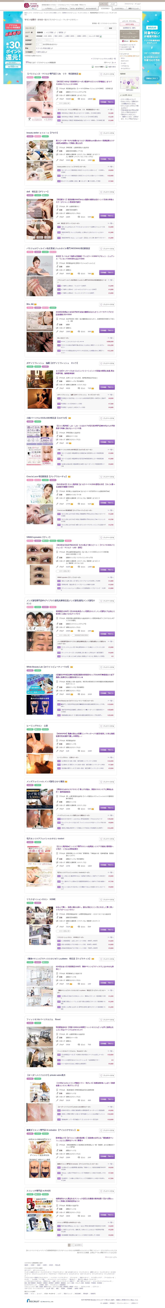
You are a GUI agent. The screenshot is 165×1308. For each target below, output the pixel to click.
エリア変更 (49, 32)
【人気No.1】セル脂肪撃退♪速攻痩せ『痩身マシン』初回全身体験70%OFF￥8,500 (83, 1168)
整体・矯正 (28, 1283)
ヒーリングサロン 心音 (37, 726)
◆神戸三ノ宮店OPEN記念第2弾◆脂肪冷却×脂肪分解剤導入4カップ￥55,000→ (83, 705)
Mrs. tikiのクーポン (63, 338)
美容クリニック (134, 8)
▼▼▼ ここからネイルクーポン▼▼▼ (72, 341)
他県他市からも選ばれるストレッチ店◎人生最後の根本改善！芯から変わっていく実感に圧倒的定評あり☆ (84, 1200)
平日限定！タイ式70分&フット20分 (71, 403)
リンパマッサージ (104, 1272)
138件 (68, 331)
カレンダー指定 (94, 36)
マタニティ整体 (79, 1283)
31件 (67, 751)
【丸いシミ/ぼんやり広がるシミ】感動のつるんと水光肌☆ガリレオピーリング (83, 888)
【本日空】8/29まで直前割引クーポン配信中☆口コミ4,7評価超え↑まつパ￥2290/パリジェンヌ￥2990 (84, 83)
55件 (89, 927)
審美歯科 (85, 1293)
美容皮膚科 (78, 1293)
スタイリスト (125, 61)
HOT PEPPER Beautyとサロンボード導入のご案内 (97, 1300)
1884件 (90, 99)
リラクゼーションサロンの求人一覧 (104, 59)
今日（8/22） (48, 36)
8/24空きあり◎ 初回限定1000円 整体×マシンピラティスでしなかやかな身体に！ (85, 968)
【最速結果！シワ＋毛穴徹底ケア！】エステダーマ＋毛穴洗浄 (79, 1119)
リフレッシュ (28, 1286)
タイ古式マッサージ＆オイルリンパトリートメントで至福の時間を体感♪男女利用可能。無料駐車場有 (85, 372)
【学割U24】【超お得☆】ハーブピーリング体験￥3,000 (78, 584)
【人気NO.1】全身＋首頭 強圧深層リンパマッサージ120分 (79, 761)
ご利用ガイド (134, 1303)
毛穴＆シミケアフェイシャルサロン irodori (45, 839)
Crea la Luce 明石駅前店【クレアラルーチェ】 (47, 476)
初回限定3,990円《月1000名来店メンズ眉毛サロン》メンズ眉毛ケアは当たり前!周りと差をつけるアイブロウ (85, 612)
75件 (89, 1045)
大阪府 (38, 1265)
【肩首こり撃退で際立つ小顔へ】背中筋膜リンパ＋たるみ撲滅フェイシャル (83, 1115)
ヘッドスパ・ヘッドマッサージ (59, 1277)
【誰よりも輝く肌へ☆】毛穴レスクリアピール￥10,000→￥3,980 (80, 581)
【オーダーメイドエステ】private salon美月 (46, 1075)
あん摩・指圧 (50, 1288)
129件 (90, 567)
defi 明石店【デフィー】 (38, 192)
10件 (89, 631)
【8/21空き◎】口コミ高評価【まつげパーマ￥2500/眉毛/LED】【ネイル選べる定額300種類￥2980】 (85, 485)
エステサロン (119, 8)
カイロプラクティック (31, 1284)
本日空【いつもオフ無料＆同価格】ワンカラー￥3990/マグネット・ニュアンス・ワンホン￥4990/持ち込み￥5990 (85, 257)
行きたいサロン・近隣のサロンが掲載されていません (129, 102)
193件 (90, 751)
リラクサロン (105, 8)
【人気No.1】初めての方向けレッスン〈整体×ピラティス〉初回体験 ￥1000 (83, 997)
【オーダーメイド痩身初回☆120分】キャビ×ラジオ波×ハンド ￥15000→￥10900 (82, 176)
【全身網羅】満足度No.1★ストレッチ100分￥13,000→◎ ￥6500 (80, 1235)
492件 (68, 388)
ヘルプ (138, 4)
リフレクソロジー (29, 1277)
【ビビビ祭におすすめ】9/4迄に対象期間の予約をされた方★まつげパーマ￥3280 (83, 515)
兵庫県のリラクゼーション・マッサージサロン (75, 12)
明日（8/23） (59, 36)
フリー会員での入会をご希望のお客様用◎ (73, 1063)
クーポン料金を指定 (43, 48)
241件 (68, 1100)
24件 (89, 1157)
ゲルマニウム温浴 (57, 1286)
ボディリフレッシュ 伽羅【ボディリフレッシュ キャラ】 (53, 363)
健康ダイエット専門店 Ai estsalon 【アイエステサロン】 (51, 1130)
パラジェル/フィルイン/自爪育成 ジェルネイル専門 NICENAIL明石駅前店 (58, 248)
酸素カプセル (47, 1286)
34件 (89, 331)
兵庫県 (45, 1265)
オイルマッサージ (74, 1274)
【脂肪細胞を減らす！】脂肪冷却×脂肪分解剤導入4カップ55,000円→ (81, 715)
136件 (90, 866)
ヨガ (82, 1286)
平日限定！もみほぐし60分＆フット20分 (73, 407)
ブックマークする (108, 74)
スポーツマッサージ (85, 1274)
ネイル (32, 1293)
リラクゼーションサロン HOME (41, 899)
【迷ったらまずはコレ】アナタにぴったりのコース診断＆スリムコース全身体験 (83, 228)
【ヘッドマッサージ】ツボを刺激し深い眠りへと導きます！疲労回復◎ (82, 652)
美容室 (26, 1293)
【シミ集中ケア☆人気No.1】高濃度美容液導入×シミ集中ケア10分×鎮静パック (83, 882)
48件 (89, 1100)
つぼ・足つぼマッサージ (71, 1272)
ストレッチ (96, 1281)
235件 (68, 631)
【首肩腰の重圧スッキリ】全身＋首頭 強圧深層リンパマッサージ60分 (82, 768)
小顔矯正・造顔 (43, 1284)
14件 (89, 984)
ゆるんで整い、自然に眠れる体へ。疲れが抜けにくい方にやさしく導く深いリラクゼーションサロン (84, 908)
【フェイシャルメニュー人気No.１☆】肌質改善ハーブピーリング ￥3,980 (83, 589)
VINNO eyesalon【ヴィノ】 (39, 537)
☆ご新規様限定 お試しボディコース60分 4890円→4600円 (79, 941)
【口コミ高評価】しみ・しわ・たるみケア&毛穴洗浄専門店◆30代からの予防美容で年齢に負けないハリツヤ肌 (85, 427)
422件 (68, 567)
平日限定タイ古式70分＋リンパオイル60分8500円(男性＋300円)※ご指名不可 (83, 399)
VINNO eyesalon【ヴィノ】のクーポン (69, 577)
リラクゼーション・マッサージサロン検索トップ (46, 12)
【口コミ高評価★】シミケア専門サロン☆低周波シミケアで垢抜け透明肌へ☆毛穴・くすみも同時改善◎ (84, 847)
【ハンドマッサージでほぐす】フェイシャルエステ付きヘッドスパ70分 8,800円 (83, 823)
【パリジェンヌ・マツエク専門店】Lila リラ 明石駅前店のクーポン (78, 109)
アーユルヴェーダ (109, 1277)
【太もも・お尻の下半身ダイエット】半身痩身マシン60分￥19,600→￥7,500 (83, 1174)
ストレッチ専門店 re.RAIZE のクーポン (69, 1222)
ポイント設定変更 (126, 49)
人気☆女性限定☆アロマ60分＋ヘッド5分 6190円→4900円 (79, 944)
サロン (123, 58)
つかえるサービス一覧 (127, 47)
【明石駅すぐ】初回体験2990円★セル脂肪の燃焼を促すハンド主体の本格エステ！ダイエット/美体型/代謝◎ (85, 201)
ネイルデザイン (125, 68)
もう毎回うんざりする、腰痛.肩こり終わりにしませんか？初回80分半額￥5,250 (82, 1230)
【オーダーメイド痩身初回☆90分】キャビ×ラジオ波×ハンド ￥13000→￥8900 (83, 171)
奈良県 (51, 1265)
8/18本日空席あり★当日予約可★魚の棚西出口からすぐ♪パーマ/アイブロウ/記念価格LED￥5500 (85, 313)
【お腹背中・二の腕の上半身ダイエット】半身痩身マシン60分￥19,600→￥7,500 (83, 1179)
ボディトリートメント (39, 1270)
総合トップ (28, 12)
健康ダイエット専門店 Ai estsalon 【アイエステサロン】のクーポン (77, 1164)
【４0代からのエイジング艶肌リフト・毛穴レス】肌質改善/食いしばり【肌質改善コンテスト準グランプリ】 (85, 1084)
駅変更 (61, 32)
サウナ (76, 1286)
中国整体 (93, 1283)
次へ (113, 62)
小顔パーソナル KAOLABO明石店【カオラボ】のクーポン (75, 449)
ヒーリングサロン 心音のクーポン (68, 757)
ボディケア (28, 1270)
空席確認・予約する (107, 102)
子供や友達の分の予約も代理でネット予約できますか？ (129, 111)
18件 (89, 1216)
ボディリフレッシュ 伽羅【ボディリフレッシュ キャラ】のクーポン (78, 394)
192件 (68, 1045)
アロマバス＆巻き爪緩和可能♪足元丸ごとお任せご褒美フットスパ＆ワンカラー (82, 346)
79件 (89, 273)
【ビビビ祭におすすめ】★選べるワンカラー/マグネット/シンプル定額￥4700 (83, 526)
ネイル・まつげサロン (76, 8)
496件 (68, 694)
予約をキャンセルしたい (128, 114)
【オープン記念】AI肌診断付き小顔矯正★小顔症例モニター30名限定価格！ (82, 454)
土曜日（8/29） (70, 36)
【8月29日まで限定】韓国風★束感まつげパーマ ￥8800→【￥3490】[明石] (83, 121)
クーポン (123, 63)
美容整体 (87, 1283)
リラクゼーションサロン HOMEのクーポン (70, 937)
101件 (90, 694)
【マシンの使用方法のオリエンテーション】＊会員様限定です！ (80, 1060)
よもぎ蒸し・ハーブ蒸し (38, 1279)
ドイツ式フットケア (96, 1277)
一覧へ (111, 109)
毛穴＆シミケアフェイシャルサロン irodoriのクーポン (73, 872)
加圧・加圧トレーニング (83, 1281)
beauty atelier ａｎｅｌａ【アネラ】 (43, 133)
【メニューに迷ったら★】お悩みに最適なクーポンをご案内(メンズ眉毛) (82, 656)
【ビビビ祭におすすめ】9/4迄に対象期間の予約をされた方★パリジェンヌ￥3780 (83, 520)
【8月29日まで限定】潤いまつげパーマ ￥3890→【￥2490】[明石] (81, 113)
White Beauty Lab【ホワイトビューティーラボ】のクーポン (75, 700)
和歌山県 (57, 1265)
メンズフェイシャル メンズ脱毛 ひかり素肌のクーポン (73, 815)
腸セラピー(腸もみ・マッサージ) (87, 1279)
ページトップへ (112, 1257)
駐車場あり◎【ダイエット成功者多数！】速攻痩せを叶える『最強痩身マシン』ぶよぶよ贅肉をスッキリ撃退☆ (84, 1139)
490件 (68, 273)
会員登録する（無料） (129, 28)
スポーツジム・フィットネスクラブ (34, 1288)
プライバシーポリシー (123, 1303)
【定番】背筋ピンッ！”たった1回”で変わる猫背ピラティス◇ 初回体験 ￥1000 (83, 1002)
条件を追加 (41, 52)
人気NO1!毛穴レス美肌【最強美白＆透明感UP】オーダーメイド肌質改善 (82, 1110)
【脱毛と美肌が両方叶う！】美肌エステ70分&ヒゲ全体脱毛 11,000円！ (82, 828)
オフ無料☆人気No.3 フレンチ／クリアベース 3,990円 (77, 293)
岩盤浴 (41, 1286)
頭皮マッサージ (84, 1277)
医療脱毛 (93, 1293)
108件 (90, 160)
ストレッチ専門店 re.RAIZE (39, 1191)
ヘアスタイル (63, 8)
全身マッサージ (35, 1272)
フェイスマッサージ (46, 1272)
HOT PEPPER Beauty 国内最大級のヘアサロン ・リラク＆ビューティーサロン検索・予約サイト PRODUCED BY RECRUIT (32, 6)
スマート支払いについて (128, 99)
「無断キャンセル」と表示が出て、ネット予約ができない (129, 118)
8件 (67, 443)
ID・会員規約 (104, 1303)
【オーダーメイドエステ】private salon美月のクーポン (74, 1107)
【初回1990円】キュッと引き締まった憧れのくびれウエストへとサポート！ (82, 233)
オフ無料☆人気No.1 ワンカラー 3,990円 (73, 285)
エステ (59, 1293)
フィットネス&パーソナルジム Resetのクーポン (72, 1051)
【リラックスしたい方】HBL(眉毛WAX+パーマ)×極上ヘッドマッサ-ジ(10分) (82, 648)
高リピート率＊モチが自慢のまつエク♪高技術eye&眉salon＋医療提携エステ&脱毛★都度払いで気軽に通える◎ (85, 142)
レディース (103, 4)
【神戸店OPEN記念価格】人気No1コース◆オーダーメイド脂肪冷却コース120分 (82, 710)
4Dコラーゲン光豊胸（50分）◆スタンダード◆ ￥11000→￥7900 (80, 181)
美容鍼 (63, 1288)
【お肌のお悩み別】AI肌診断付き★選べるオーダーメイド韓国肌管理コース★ (83, 465)
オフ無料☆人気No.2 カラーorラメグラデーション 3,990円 (79, 289)
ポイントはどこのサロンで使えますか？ (129, 107)
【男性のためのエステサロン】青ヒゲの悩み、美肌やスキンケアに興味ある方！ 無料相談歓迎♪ (84, 790)
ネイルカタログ (91, 8)
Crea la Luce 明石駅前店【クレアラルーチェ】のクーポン (74, 510)
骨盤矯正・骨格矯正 (36, 1283)
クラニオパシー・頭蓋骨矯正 (58, 1284)
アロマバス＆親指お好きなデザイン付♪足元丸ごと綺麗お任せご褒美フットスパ (82, 351)
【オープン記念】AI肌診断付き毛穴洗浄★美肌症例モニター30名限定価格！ (82, 459)
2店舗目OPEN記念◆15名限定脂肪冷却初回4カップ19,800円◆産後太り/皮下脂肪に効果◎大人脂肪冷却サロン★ (85, 676)
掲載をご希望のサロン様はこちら (127, 1300)
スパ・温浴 (35, 1286)
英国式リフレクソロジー (41, 1277)
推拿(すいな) (46, 1281)
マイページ (129, 4)
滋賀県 (26, 1265)
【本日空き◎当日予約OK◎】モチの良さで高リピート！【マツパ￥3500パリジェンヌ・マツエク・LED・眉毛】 (85, 546)
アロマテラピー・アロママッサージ (58, 1274)
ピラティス (96, 1286)
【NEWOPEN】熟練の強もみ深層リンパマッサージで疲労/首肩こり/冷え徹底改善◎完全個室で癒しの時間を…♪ (85, 735)
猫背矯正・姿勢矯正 (54, 1283)
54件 (89, 217)
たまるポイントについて (128, 45)
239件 (68, 1157)
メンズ (113, 4)
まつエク (39, 1293)
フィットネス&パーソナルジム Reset (43, 1019)
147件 (68, 866)
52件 (89, 809)
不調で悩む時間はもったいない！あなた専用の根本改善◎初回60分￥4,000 (83, 1226)
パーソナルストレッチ (105, 1281)
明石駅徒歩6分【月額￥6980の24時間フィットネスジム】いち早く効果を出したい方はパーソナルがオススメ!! (84, 1028)
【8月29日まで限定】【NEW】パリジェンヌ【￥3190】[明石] (79, 116)
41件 (89, 504)
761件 (68, 927)
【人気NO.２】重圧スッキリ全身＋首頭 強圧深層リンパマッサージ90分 (83, 764)
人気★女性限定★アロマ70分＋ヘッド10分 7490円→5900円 (79, 948)
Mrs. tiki (30, 304)
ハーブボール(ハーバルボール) (33, 1281)
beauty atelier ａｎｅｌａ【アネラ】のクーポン (71, 166)
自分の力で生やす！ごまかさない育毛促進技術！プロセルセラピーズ (81, 819)
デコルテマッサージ (58, 1272)
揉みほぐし (73, 1279)
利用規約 (112, 1303)
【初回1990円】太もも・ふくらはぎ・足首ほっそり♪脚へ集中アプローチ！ (83, 238)
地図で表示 (112, 67)
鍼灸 (57, 1288)
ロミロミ (27, 1279)
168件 (68, 217)
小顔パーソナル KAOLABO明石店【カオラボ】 (47, 418)
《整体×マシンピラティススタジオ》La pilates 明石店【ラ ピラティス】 (59, 959)
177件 (68, 504)
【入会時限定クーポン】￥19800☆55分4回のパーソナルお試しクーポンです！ (82, 1055)
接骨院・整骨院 (79, 1288)
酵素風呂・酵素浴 (68, 1286)
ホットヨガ (87, 1286)
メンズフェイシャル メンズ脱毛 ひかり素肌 (45, 781)
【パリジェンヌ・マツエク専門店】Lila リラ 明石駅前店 (52, 74)
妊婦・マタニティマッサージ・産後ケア (64, 1281)
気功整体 (99, 1283)
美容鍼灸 (69, 1288)
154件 (68, 160)
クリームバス (73, 1277)
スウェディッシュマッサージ (39, 1274)
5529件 (68, 99)
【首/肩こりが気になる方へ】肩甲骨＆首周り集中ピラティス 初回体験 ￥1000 (83, 1008)
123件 (68, 809)
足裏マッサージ (94, 1272)
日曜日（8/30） (82, 36)
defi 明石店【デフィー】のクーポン (68, 223)
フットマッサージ (84, 1272)
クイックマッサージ (97, 1274)
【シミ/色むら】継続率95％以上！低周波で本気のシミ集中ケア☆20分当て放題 (83, 877)
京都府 (32, 1265)
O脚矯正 (45, 1283)
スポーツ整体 (70, 1283)
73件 (67, 984)
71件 (89, 388)
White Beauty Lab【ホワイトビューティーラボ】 (48, 667)
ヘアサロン (48, 8)
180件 (68, 1216)
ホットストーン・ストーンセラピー (57, 1279)
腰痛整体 (63, 1283)
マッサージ (28, 1272)
